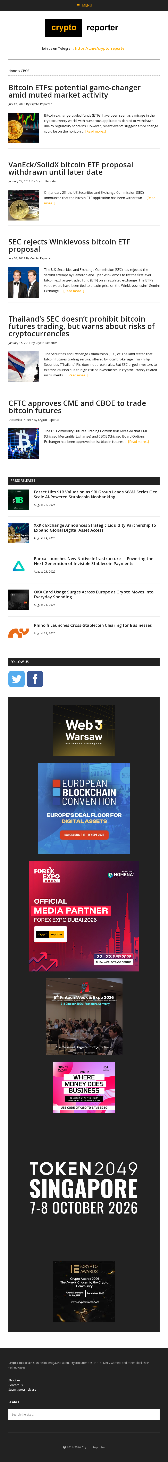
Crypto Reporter (84, 28)
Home (13, 71)
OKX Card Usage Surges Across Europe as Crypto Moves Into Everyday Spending (93, 594)
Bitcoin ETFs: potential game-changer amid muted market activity (74, 91)
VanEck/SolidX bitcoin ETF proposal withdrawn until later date (70, 168)
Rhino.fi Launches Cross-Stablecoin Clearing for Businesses (93, 625)
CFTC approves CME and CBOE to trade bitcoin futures (77, 406)
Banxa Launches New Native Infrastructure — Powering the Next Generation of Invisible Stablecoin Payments (93, 561)
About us (14, 1380)
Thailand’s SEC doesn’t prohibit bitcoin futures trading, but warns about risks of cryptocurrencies (81, 326)
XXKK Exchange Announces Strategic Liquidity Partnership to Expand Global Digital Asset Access (95, 527)
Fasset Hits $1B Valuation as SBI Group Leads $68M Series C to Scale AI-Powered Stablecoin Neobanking (95, 494)
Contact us (15, 1385)
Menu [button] (87, 5)
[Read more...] (95, 131)
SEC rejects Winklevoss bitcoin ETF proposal (69, 245)
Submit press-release (22, 1389)
